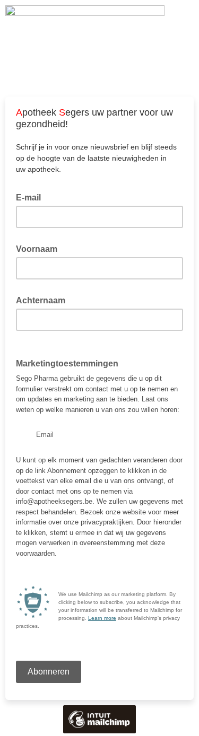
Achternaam (44, 299)
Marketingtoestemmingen (70, 363)
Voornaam (40, 248)
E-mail (31, 197)
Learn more (102, 618)
